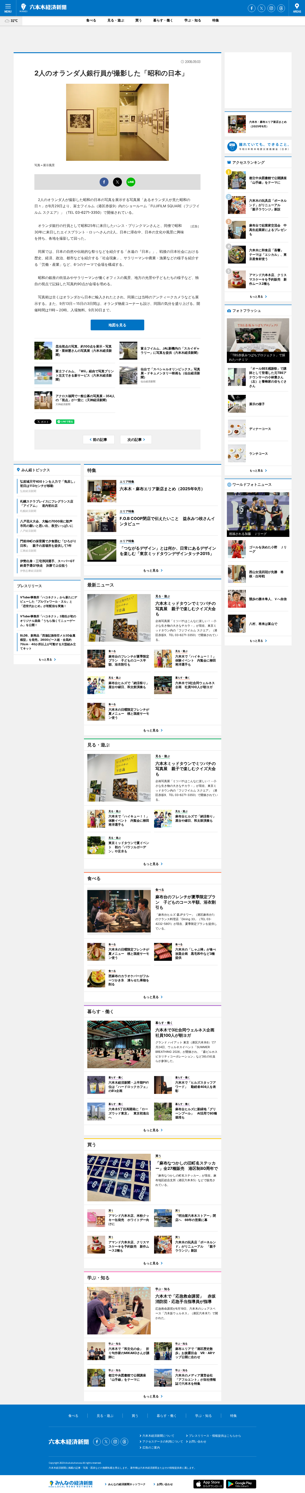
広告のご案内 (151, 1447)
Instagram (271, 8)
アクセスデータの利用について (162, 1441)
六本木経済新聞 (43, 7)
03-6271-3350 (87, 212)
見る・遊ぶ (115, 20)
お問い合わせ (197, 1441)
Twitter (261, 8)
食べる (91, 20)
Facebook (251, 8)
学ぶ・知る (192, 20)
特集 (215, 20)
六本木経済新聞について (158, 1435)
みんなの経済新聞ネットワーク (70, 1484)
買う (138, 20)
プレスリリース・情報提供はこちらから (215, 1435)
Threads (281, 8)
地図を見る (117, 325)
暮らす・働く (163, 20)
